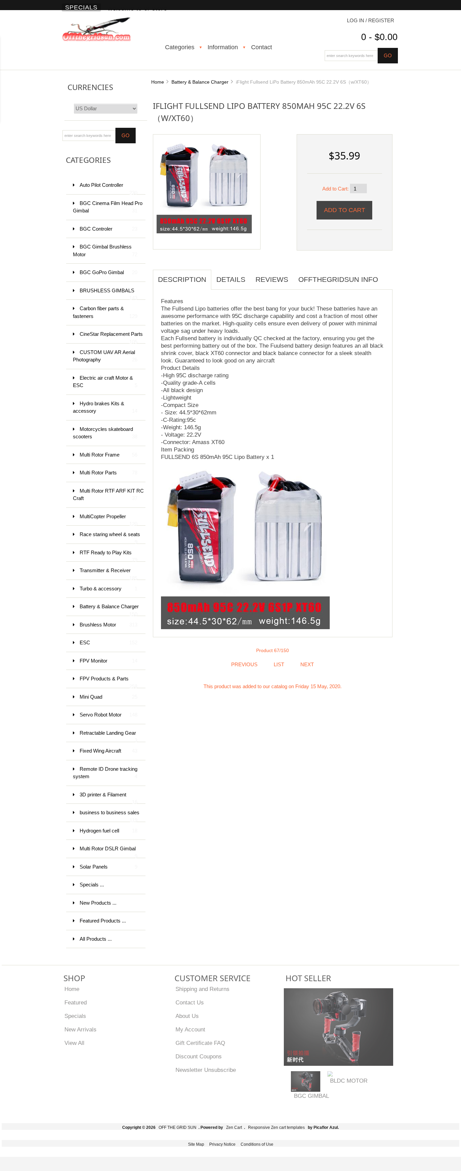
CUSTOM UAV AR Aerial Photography (105, 356)
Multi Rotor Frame (108, 455)
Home (157, 82)
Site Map (196, 1144)
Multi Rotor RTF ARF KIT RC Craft (108, 494)
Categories (179, 47)
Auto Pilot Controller (108, 188)
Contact (261, 47)
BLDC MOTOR (349, 1081)
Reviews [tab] (271, 279)
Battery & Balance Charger (199, 82)
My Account (190, 1029)
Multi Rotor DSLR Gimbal (108, 852)
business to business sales (109, 816)
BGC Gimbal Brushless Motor (105, 250)
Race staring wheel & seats (110, 537)
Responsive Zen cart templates (276, 1127)
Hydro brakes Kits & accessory (105, 407)
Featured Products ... (103, 921)
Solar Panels (108, 867)
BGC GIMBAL (311, 1096)
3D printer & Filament (108, 798)
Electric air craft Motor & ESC (105, 381)
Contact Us (189, 1002)
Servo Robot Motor (108, 715)
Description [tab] (182, 279)
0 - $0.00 (379, 37)
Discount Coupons (198, 1056)
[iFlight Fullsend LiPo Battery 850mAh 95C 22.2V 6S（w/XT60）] (204, 185)
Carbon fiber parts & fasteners (105, 312)
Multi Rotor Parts (108, 472)
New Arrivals (80, 1029)
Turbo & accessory (108, 588)
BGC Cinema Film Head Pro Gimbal (107, 207)
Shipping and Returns (202, 989)
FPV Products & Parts (108, 682)
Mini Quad (108, 697)
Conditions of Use (257, 1144)
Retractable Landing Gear (108, 736)
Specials (81, 7)
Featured (75, 1002)
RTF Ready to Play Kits (108, 556)
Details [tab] (230, 279)
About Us (187, 1016)
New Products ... (98, 903)
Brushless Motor (108, 624)
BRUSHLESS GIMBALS (108, 294)
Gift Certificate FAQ (200, 1043)
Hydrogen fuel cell (108, 830)
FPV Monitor (108, 661)
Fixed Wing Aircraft (108, 751)
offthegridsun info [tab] (338, 279)
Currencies (90, 87)
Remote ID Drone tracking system (105, 773)
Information (223, 47)
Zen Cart (234, 1127)
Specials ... (92, 884)
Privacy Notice (222, 1144)
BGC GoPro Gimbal (108, 272)
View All (74, 1043)
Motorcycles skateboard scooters (105, 433)
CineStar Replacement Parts (111, 337)
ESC (108, 642)
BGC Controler (108, 229)
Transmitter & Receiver (108, 573)
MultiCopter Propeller (108, 520)
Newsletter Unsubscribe (205, 1070)
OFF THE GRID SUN (177, 1127)
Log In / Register (370, 20)
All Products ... (96, 939)
